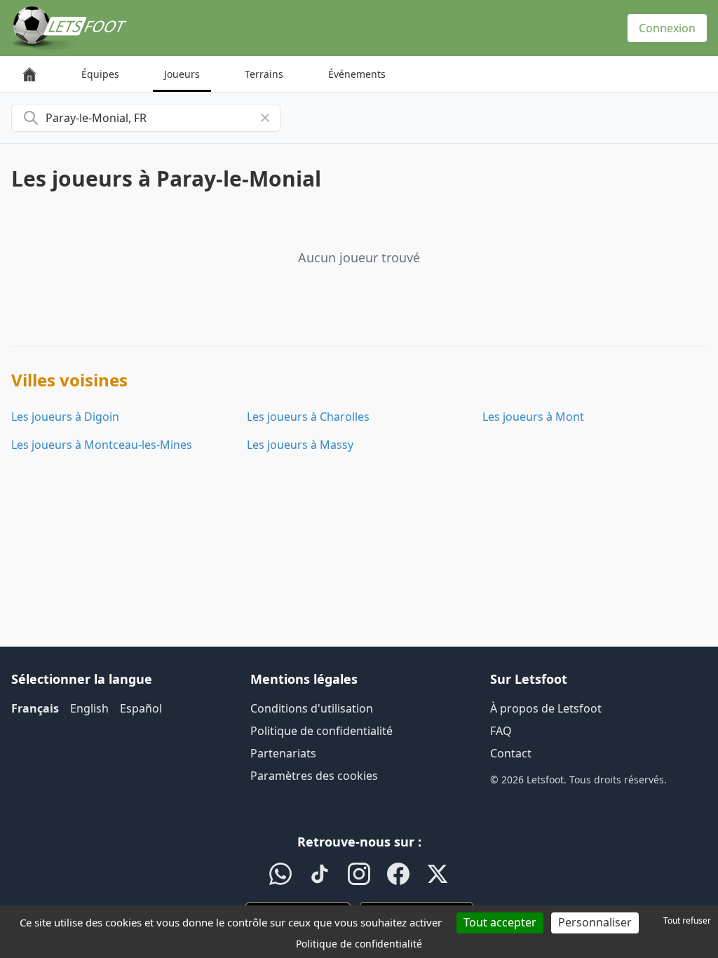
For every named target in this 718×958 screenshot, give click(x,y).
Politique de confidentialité (321, 730)
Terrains (264, 74)
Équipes (100, 74)
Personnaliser (595, 922)
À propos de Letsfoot (546, 708)
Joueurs (182, 74)
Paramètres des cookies (314, 775)
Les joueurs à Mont (533, 416)
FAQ (501, 730)
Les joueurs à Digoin (65, 416)
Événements (357, 74)
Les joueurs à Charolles (308, 416)
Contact (510, 753)
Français (35, 708)
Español (141, 708)
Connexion (667, 28)
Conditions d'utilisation (311, 708)
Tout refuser (687, 920)
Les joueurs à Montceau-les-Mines (101, 444)
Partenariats (283, 753)
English (89, 708)
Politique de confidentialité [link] (359, 943)
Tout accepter (499, 922)
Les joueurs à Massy (300, 444)
